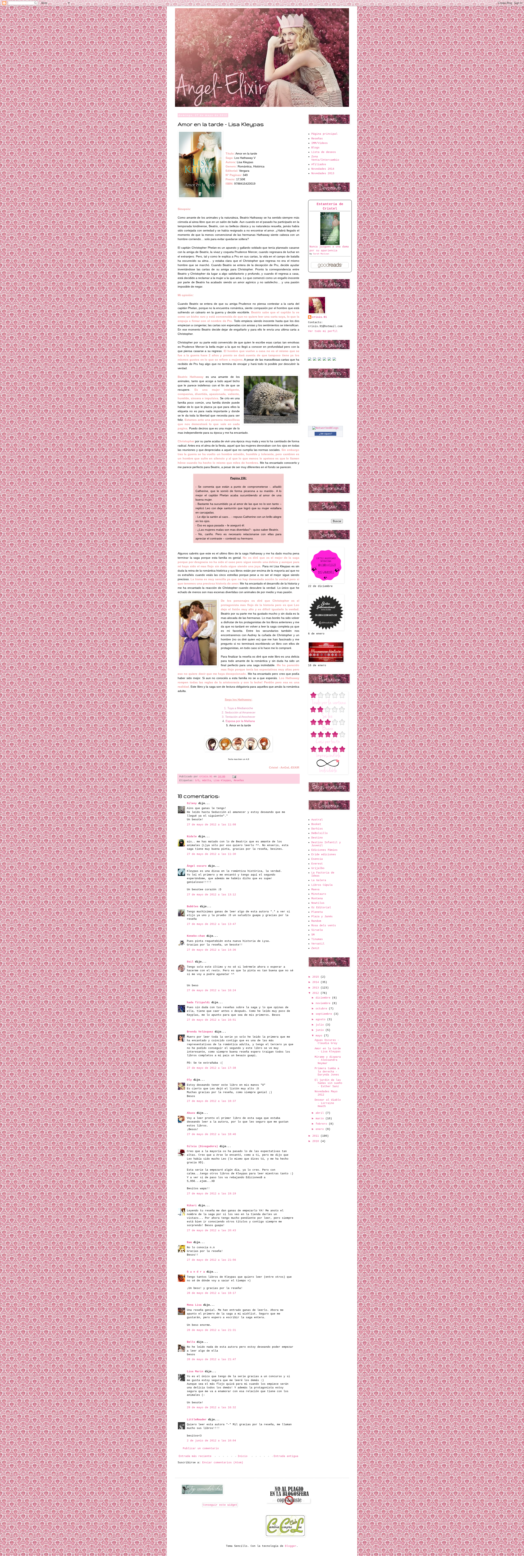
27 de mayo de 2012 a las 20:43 (211, 1230)
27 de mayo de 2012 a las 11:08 (211, 824)
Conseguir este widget (220, 1504)
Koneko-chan (196, 936)
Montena (317, 898)
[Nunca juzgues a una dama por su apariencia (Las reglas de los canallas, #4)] (330, 244)
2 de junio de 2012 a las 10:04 (211, 1440)
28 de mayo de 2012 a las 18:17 (211, 1293)
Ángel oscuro (197, 866)
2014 (316, 982)
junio (320, 1030)
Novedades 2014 (322, 168)
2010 (316, 1141)
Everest (317, 863)
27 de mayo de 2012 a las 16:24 (211, 990)
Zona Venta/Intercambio (325, 158)
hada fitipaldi (198, 1002)
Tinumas (317, 939)
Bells (191, 1342)
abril (320, 1113)
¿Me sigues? (325, 433)
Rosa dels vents (323, 925)
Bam (189, 1242)
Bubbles (192, 906)
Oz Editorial (321, 907)
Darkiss (317, 828)
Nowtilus (317, 903)
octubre (322, 1008)
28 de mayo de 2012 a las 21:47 (211, 1359)
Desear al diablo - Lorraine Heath (328, 1103)
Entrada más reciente (195, 1456)
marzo (320, 1118)
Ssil (190, 961)
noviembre (324, 1003)
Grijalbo (317, 868)
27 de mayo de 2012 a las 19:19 (211, 1193)
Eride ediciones (323, 854)
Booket (316, 824)
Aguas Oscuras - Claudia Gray (327, 1042)
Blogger (290, 1546)
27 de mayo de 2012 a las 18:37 (211, 1101)
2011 (316, 1135)
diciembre (324, 997)
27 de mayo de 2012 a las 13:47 (211, 924)
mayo (320, 1035)
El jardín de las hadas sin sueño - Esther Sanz (328, 1083)
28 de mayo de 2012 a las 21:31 (211, 1330)
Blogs (315, 147)
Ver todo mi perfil (323, 331)
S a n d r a (196, 1271)
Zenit (315, 948)
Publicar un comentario (201, 1448)
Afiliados (318, 164)
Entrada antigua (286, 1456)
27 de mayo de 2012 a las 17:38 (211, 1068)
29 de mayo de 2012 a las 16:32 (211, 1407)
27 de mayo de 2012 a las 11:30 (211, 854)
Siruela (317, 930)
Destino (317, 837)
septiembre (325, 1014)
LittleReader (197, 1419)
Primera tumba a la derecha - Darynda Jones (327, 1071)
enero (320, 1129)
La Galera (318, 880)
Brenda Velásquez (200, 1031)
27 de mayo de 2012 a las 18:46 (211, 1134)
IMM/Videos (319, 143)
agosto (321, 1019)
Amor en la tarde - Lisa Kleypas (328, 1050)
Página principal (324, 133)
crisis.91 (319, 317)
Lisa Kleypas (222, 780)
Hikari (192, 1205)
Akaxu (191, 1113)
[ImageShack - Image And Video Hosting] (309, 359)
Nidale (192, 836)
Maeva (315, 889)
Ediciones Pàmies (324, 850)
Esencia (317, 859)
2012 (316, 993)
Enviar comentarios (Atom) (222, 1462)
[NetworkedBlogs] (325, 428)
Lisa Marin (195, 1371)
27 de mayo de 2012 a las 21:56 (211, 1259)
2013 (316, 987)
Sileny (192, 803)
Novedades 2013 (322, 173)
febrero (322, 1123)
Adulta (206, 780)
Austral (317, 819)
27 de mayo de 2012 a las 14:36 (211, 949)
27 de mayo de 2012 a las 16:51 (211, 1019)
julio (320, 1024)
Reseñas (239, 780)
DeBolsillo (319, 833)
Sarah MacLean (321, 254)
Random (316, 921)
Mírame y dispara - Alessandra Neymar (328, 1060)
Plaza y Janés (322, 916)
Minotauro (318, 894)
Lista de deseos (323, 152)
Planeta (317, 912)
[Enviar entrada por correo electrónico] (233, 776)
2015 (316, 976)
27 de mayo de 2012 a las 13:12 (211, 894)
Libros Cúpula (322, 885)
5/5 (197, 780)
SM (313, 934)
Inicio (242, 1456)
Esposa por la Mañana (240, 721)
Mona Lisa (194, 1305)
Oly (189, 1079)
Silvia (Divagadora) (202, 1146)
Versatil (317, 943)
